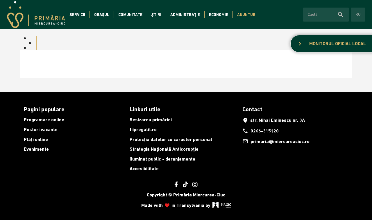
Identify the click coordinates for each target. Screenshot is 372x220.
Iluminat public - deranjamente (162, 159)
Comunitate (130, 14)
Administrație (185, 14)
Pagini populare (44, 109)
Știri (156, 14)
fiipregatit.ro (143, 129)
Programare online (44, 119)
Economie (218, 14)
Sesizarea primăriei (151, 119)
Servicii (77, 14)
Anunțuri (247, 14)
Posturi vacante (41, 129)
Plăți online (36, 139)
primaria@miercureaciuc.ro (276, 141)
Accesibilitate (144, 168)
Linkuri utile (145, 109)
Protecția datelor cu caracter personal (171, 139)
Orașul (101, 14)
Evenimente (36, 149)
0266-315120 (260, 131)
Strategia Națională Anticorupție (164, 149)
